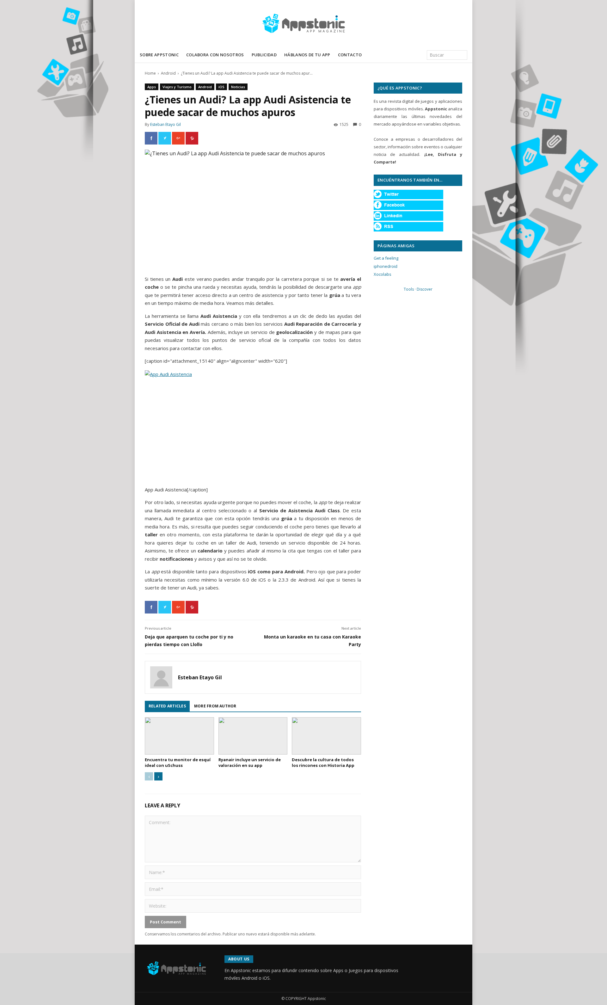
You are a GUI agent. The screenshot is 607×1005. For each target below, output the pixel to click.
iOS (221, 86)
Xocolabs (382, 274)
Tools (409, 289)
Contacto (350, 55)
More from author (215, 706)
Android (168, 73)
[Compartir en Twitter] (164, 138)
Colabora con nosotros (215, 55)
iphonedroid (385, 266)
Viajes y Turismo (177, 86)
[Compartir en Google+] (178, 138)
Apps (151, 86)
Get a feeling (386, 258)
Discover (424, 289)
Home (150, 73)
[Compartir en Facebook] (151, 138)
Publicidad (264, 55)
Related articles (167, 706)
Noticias (238, 86)
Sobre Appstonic (159, 55)
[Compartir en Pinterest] (192, 138)
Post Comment (165, 922)
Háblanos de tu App (307, 55)
